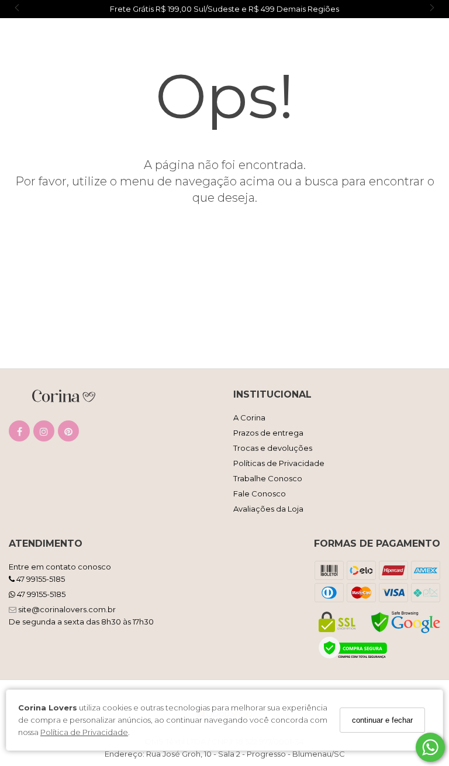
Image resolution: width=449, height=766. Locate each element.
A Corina (249, 417)
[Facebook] (19, 434)
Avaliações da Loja (268, 508)
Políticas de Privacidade (278, 463)
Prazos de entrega (268, 432)
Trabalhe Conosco (267, 478)
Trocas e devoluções (272, 448)
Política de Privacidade (84, 732)
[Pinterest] (68, 434)
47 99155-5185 (40, 579)
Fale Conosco (259, 493)
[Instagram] (43, 434)
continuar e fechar (382, 720)
